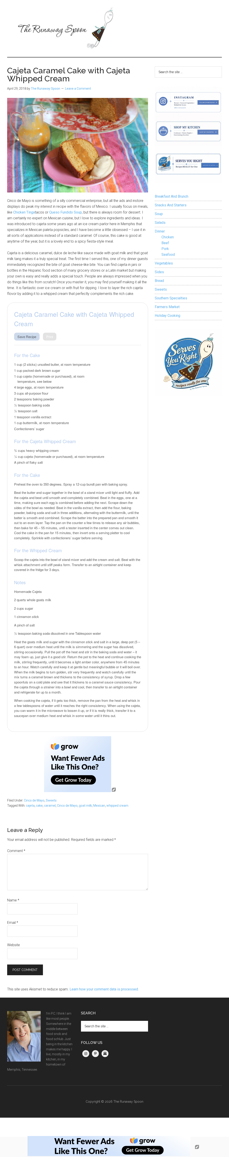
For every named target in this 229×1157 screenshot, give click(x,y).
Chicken (167, 237)
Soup (159, 214)
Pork (165, 249)
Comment (16, 851)
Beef (165, 243)
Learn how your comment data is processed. (104, 989)
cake (39, 805)
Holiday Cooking (167, 315)
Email (12, 922)
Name (13, 900)
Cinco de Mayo (34, 800)
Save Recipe (26, 336)
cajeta (30, 805)
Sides (159, 272)
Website (13, 945)
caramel (50, 805)
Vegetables (164, 263)
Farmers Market (167, 307)
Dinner (160, 231)
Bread (159, 281)
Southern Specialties (171, 298)
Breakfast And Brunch (171, 196)
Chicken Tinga (24, 212)
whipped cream (117, 805)
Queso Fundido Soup (65, 212)
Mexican (99, 805)
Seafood (168, 254)
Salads (160, 222)
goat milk (85, 805)
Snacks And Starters (171, 205)
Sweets (51, 800)
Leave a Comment (78, 88)
